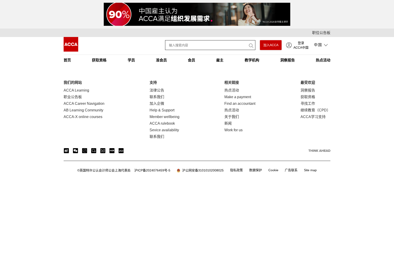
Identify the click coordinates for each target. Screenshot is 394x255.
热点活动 (323, 60)
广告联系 (291, 170)
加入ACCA (270, 45)
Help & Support (162, 110)
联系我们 (157, 97)
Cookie (273, 170)
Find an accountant (239, 103)
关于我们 (231, 117)
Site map (310, 170)
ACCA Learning (76, 90)
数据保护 (255, 170)
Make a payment (237, 97)
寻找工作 (308, 103)
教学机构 (252, 60)
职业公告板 (73, 97)
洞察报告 (287, 60)
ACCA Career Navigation (84, 103)
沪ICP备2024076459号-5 (123, 170)
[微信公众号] (75, 150)
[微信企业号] (93, 150)
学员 (131, 60)
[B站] (121, 150)
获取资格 (99, 60)
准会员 (161, 60)
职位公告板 (321, 33)
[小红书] (112, 150)
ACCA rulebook (162, 123)
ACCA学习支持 (313, 117)
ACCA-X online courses (83, 117)
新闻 (228, 123)
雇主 (219, 60)
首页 (67, 60)
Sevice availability (164, 130)
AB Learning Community (83, 110)
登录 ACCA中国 (300, 45)
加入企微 (157, 103)
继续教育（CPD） (315, 110)
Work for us (233, 130)
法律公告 (157, 90)
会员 (191, 60)
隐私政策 (236, 170)
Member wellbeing (164, 117)
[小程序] (84, 150)
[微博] (66, 150)
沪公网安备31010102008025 (202, 170)
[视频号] (103, 150)
